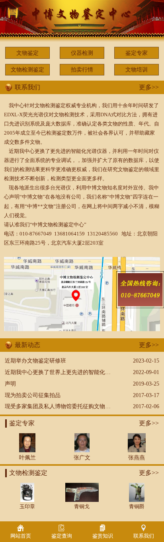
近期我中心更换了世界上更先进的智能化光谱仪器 (66, 372)
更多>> (149, 87)
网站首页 (20, 536)
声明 (10, 383)
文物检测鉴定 (27, 69)
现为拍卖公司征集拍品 (33, 395)
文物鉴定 (27, 53)
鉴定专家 (136, 53)
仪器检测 (82, 53)
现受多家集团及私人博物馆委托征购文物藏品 (60, 406)
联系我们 (143, 536)
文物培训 (136, 69)
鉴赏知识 (102, 536)
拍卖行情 (82, 69)
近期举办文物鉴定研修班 (35, 360)
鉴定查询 (61, 536)
